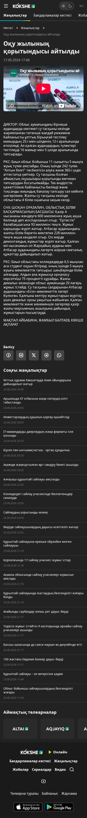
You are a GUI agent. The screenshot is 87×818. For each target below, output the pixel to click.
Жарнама (69, 793)
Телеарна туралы (24, 793)
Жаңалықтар (15, 15)
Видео (60, 769)
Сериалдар (41, 769)
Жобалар (21, 769)
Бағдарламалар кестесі (52, 15)
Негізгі (8, 28)
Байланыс (50, 793)
